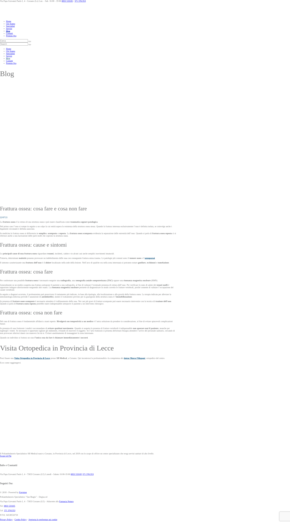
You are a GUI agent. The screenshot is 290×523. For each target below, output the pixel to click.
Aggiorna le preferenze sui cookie (42, 519)
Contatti (9, 33)
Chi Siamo (10, 24)
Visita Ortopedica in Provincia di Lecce (32, 358)
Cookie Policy (20, 519)
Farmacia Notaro (66, 501)
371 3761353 (80, 1)
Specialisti (10, 26)
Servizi (9, 28)
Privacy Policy (6, 519)
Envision (23, 492)
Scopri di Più (5, 456)
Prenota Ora (11, 36)
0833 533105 (67, 1)
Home (8, 21)
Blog (8, 31)
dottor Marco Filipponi (134, 358)
